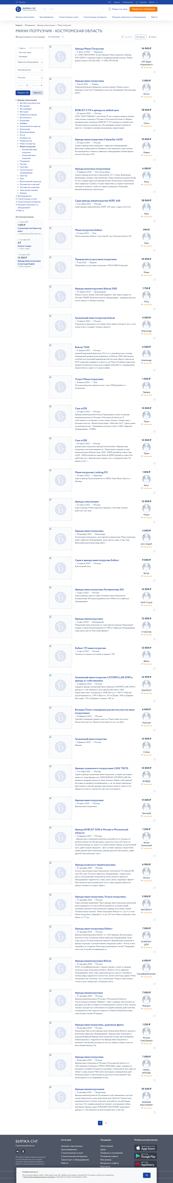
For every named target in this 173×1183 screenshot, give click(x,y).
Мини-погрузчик (27, 146)
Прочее (23, 164)
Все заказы (105, 1159)
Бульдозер (24, 120)
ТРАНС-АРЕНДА (146, 1071)
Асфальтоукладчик (28, 114)
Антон (146, 94)
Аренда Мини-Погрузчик (89, 49)
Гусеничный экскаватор (30, 126)
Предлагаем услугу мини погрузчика (96, 259)
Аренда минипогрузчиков (89, 1089)
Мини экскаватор (27, 143)
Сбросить (37, 93)
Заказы (117, 2)
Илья (146, 181)
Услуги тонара (24, 246)
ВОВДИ (146, 781)
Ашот (146, 485)
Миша (146, 272)
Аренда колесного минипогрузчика (95, 865)
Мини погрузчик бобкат (88, 230)
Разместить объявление (143, 9)
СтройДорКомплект (146, 974)
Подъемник (25, 161)
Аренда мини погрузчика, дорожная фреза (99, 1025)
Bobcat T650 (82, 347)
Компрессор (25, 137)
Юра (146, 213)
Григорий (146, 813)
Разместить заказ (119, 9)
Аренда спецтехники (25, 17)
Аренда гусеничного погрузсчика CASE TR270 (101, 768)
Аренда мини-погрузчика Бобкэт (94, 928)
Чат (109, 2)
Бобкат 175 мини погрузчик (90, 648)
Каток (22, 135)
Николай (146, 722)
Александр (146, 331)
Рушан (146, 514)
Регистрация (106, 1146)
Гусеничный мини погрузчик (29, 151)
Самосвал (24, 167)
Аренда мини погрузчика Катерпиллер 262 (99, 589)
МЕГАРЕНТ (146, 909)
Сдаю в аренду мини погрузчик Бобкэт (97, 560)
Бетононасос (26, 117)
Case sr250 (81, 408)
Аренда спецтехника (87, 501)
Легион (146, 877)
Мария (146, 152)
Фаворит (146, 1005)
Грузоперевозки (47, 17)
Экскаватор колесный (29, 184)
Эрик (146, 243)
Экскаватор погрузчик (30, 187)
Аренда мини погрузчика (89, 531)
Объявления (127, 2)
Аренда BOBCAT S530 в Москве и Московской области (101, 831)
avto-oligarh (146, 544)
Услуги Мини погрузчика (89, 379)
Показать (23, 93)
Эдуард (146, 392)
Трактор (23, 175)
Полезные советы (109, 1156)
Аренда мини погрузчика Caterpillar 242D (99, 139)
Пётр (146, 301)
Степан (146, 752)
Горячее (143, 2)
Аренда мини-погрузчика (89, 81)
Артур (146, 573)
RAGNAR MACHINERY (146, 1104)
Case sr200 (81, 440)
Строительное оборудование (26, 171)
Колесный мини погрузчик (29, 157)
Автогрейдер (26, 108)
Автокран (24, 111)
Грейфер (23, 123)
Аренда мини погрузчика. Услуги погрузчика (100, 897)
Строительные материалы (95, 17)
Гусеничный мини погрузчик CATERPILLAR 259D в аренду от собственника (104, 679)
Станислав (146, 631)
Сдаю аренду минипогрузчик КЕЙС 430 (97, 201)
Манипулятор (26, 140)
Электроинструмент (29, 190)
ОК (147, 1175)
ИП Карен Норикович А (146, 63)
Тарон (146, 421)
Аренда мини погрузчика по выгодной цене (29, 262)
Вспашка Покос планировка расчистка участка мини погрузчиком (104, 711)
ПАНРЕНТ (146, 690)
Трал (22, 178)
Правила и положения (111, 1153)
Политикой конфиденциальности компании (39, 1177)
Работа (154, 17)
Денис (146, 661)
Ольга (146, 123)
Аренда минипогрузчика (89, 619)
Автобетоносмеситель (30, 103)
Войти (152, 2)
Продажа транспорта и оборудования (129, 17)
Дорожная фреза (27, 132)
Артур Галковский (146, 844)
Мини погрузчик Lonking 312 (91, 472)
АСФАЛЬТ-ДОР (146, 943)
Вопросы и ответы (109, 1163)
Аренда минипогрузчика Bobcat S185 (96, 288)
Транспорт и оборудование (75, 1159)
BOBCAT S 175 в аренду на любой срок (97, 110)
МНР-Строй (146, 602)
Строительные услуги (68, 17)
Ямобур (23, 193)
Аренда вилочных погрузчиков (92, 169)
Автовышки (25, 106)
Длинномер (25, 129)
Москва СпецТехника (146, 1039)
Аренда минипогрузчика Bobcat (93, 961)
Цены (103, 1149)
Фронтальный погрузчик (30, 181)
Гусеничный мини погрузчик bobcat (95, 318)
